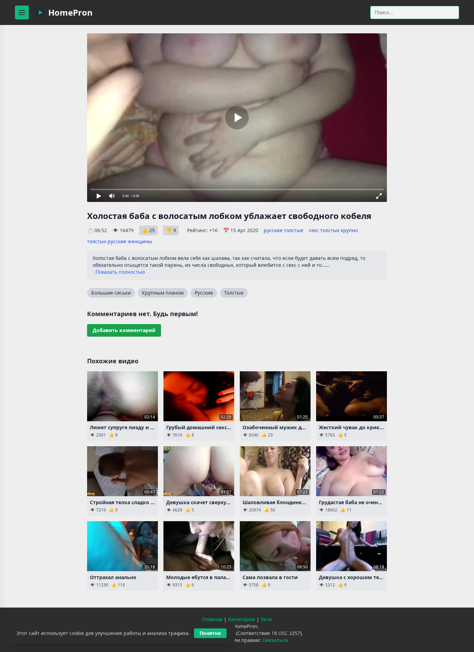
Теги (266, 619)
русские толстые (283, 230)
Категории (241, 619)
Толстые (234, 292)
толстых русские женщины (119, 241)
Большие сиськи (111, 292)
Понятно (210, 633)
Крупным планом (163, 292)
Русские (204, 292)
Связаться (275, 640)
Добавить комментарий (124, 330)
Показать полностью (120, 272)
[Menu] (22, 12)
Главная (212, 619)
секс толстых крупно (333, 230)
